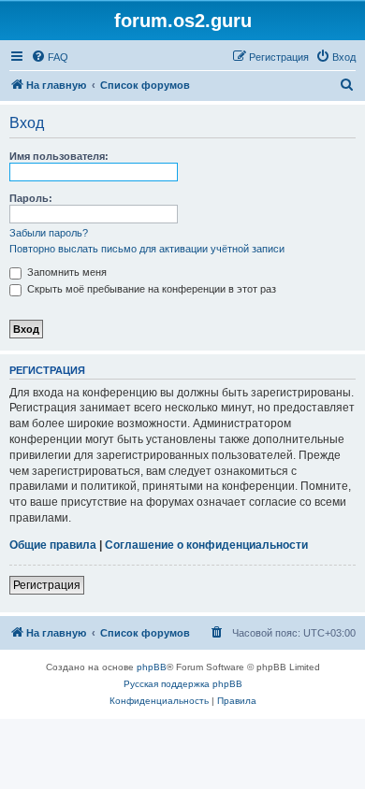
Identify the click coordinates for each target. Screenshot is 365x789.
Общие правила (52, 545)
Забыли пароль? (48, 232)
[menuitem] (49, 57)
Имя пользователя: (59, 156)
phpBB (152, 667)
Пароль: (30, 198)
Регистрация (46, 585)
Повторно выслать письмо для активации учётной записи (147, 248)
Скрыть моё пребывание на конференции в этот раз (150, 288)
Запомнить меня (65, 272)
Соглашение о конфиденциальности (206, 545)
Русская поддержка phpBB (183, 684)
